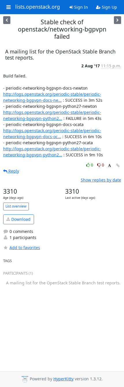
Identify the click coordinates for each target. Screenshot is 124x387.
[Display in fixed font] (109, 166)
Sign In (80, 7)
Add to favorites (25, 247)
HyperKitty (63, 379)
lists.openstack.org (37, 6)
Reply (13, 171)
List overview (16, 206)
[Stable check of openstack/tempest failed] (6, 20)
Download (20, 219)
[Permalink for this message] (118, 165)
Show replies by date (101, 180)
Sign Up (109, 7)
